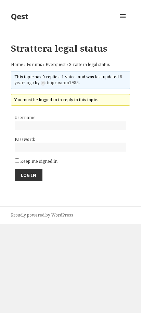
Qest (19, 16)
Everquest (56, 64)
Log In (28, 175)
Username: (26, 117)
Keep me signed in (38, 161)
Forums (34, 64)
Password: (25, 139)
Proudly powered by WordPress (42, 215)
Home (17, 64)
